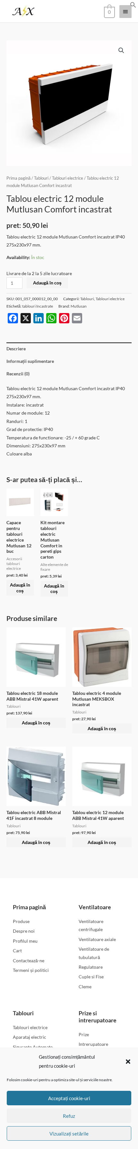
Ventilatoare (95, 907)
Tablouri (41, 178)
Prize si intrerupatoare (97, 1017)
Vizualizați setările (69, 1133)
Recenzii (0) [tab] (18, 373)
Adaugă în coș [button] (20, 587)
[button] (128, 1061)
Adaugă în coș (47, 282)
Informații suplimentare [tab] (30, 361)
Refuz (69, 1116)
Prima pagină (18, 178)
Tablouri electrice (67, 178)
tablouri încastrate (37, 306)
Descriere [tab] (16, 348)
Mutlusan (79, 306)
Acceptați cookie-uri (69, 1098)
